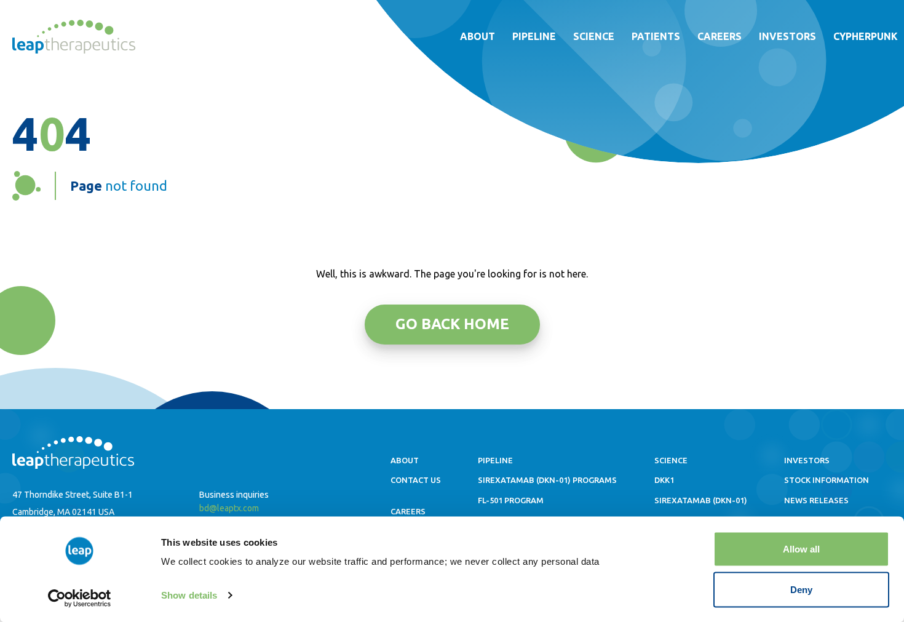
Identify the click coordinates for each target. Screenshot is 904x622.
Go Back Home (452, 324)
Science (593, 36)
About (477, 36)
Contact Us (416, 480)
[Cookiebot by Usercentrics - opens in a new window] (79, 598)
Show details (189, 595)
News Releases (816, 500)
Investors (787, 36)
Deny (801, 589)
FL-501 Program (511, 500)
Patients (656, 36)
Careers (719, 36)
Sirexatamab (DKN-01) (700, 500)
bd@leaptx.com (229, 508)
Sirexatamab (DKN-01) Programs (547, 480)
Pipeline (534, 36)
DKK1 (664, 480)
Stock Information (826, 480)
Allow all (801, 549)
